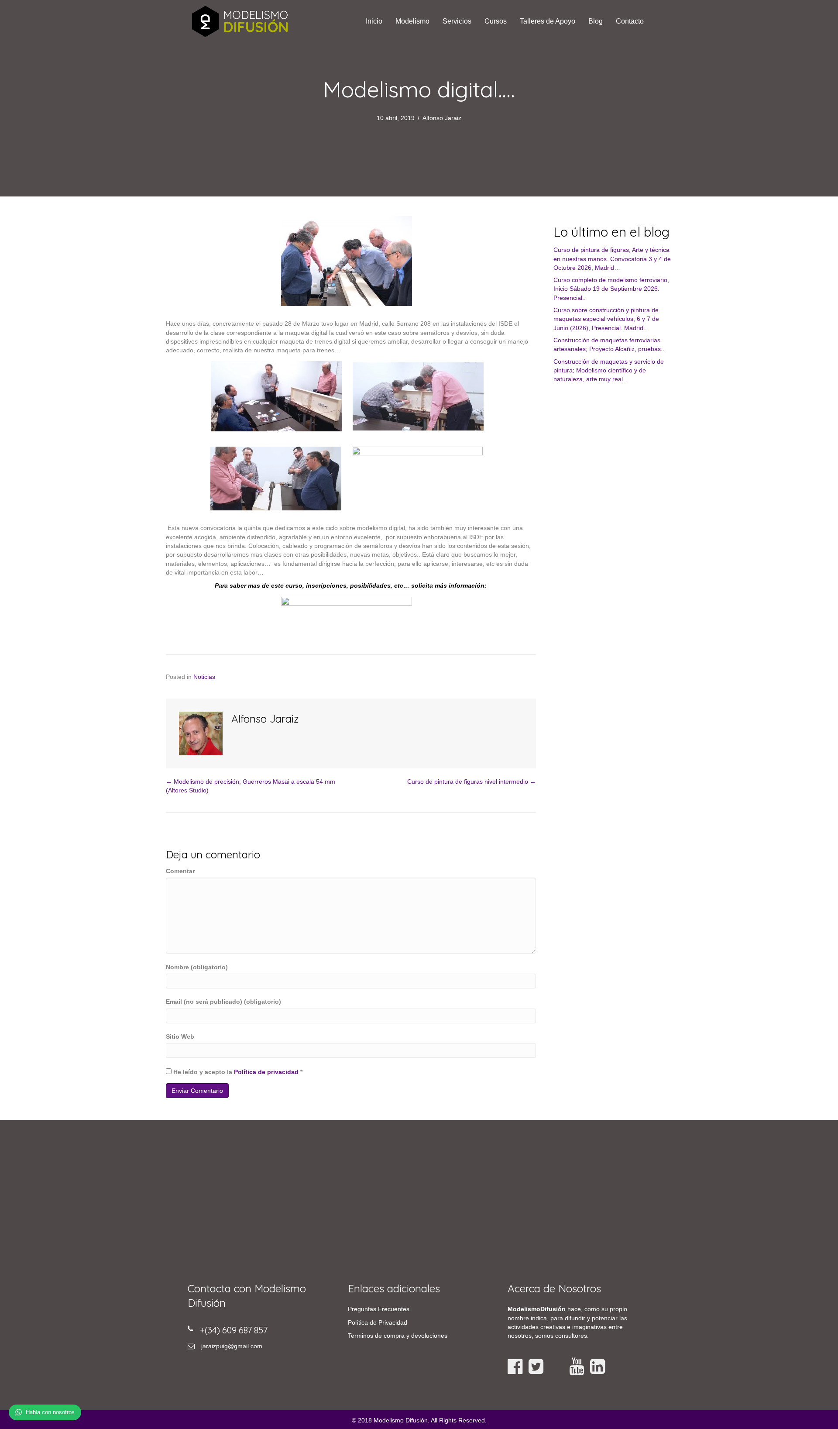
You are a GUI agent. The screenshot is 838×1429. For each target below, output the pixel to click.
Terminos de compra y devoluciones (397, 1335)
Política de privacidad (266, 1071)
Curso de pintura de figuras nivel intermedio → (471, 781)
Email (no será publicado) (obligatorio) (223, 1001)
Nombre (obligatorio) (197, 967)
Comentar (180, 871)
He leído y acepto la (237, 1071)
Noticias (204, 676)
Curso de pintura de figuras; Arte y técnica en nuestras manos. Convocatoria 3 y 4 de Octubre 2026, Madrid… (612, 258)
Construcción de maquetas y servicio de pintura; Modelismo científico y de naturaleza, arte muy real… (608, 370)
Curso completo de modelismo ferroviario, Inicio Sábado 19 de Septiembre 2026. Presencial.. (611, 288)
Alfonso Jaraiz (441, 117)
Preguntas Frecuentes (378, 1308)
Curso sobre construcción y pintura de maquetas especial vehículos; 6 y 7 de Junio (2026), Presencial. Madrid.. (606, 318)
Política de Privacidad (377, 1322)
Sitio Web (180, 1036)
